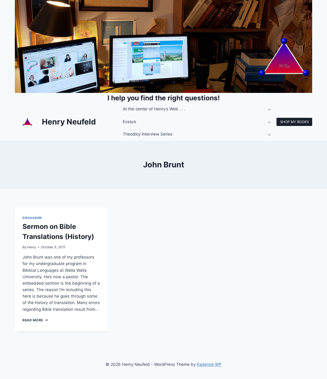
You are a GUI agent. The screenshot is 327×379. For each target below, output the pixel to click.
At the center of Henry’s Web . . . (154, 109)
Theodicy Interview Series (147, 134)
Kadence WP (209, 364)
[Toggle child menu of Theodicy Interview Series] (269, 134)
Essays (129, 121)
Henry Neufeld (69, 121)
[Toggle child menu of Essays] (269, 122)
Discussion (32, 218)
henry (31, 247)
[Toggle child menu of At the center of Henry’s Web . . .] (269, 109)
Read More (35, 320)
